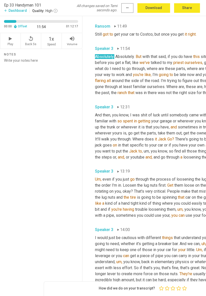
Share (187, 8)
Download (153, 8)
